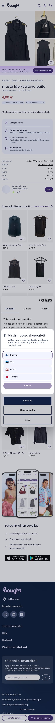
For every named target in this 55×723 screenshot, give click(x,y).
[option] (27, 355)
